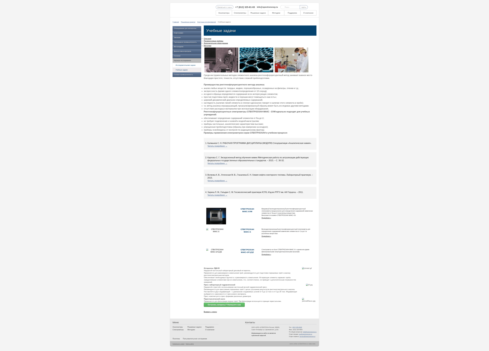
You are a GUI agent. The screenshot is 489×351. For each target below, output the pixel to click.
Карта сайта (190, 344)
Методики (276, 13)
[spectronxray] (186, 10)
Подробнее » (266, 218)
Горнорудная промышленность (185, 42)
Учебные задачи (182, 70)
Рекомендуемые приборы (213, 41)
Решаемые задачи (258, 13)
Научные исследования (182, 60)
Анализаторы (223, 13)
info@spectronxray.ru (267, 7)
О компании (308, 13)
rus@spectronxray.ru (305, 334)
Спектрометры (240, 13)
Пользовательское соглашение (195, 339)
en (310, 7)
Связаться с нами (224, 7)
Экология (177, 37)
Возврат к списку (210, 312)
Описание (207, 39)
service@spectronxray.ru (307, 336)
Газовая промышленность (183, 75)
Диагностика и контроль (182, 51)
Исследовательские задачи (185, 65)
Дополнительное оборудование (216, 43)
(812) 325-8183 (297, 327)
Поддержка (292, 13)
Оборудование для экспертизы (185, 28)
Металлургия (178, 47)
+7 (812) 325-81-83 (245, 7)
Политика (176, 339)
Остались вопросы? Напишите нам (224, 305)
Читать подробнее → (217, 146)
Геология (177, 56)
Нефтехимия (178, 33)
